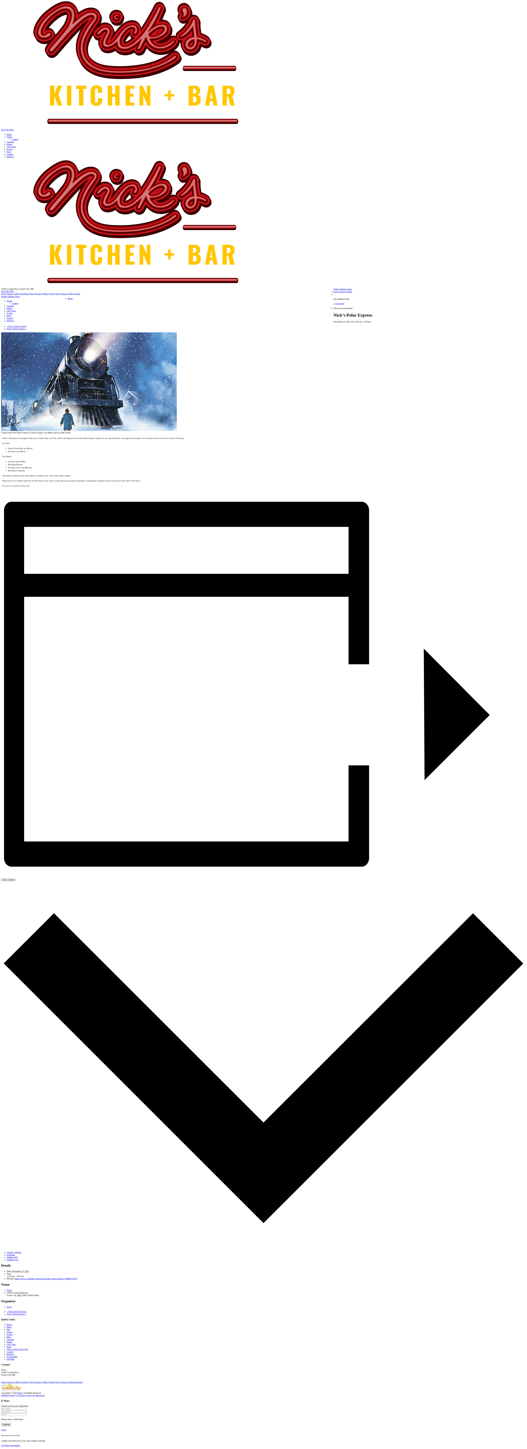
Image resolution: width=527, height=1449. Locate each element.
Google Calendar (14, 1252)
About (9, 137)
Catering (10, 142)
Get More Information (10, 1445)
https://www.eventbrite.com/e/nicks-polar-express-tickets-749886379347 (46, 1279)
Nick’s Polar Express (16, 326)
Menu (9, 134)
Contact (10, 154)
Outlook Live (12, 1260)
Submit (6, 1424)
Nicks (9, 1307)
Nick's (20, 1393)
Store (9, 152)
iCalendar (11, 1255)
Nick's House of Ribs (342, 292)
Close (3, 1430)
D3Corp (21, 1395)
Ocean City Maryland (35, 1395)
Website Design (8, 1395)
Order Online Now (10, 296)
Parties (9, 144)
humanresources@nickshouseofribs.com (18, 1380)
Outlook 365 (12, 1257)
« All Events (338, 303)
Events (9, 149)
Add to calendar (8, 880)
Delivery (10, 157)
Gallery (15, 139)
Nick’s (9, 1290)
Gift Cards (11, 147)
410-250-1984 (7, 130)
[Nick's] (138, 286)
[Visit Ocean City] (11, 1390)
